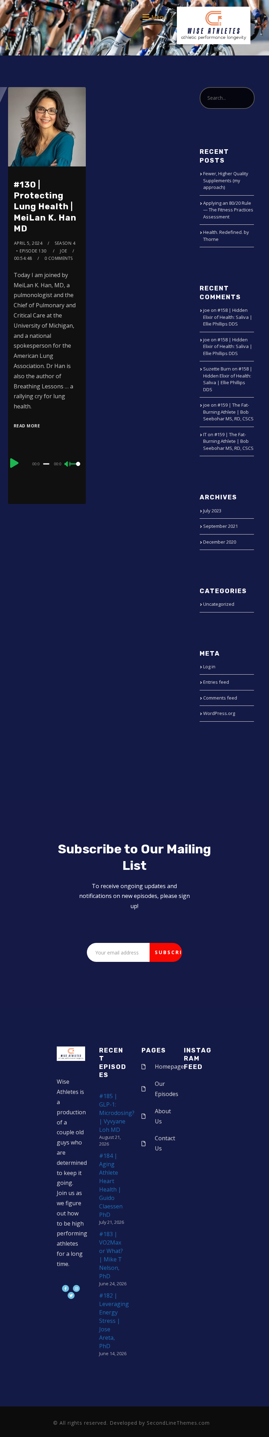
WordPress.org (219, 713)
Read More (27, 426)
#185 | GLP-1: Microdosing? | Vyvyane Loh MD (116, 1113)
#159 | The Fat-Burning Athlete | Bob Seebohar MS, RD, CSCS (228, 412)
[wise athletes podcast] (213, 27)
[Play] (14, 463)
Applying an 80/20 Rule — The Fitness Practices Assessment (228, 210)
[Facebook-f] (65, 1288)
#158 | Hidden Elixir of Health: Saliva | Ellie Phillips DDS (227, 317)
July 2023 (212, 510)
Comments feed (220, 698)
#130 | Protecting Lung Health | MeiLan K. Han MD (45, 207)
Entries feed (216, 682)
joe (63, 251)
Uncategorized (218, 604)
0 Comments (58, 258)
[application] (47, 464)
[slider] (75, 469)
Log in (209, 666)
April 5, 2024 (28, 243)
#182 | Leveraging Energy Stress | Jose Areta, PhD (114, 1321)
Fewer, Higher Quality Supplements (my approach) (225, 180)
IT (205, 434)
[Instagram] (76, 1288)
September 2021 (220, 526)
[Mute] (67, 464)
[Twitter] (71, 1295)
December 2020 (219, 542)
